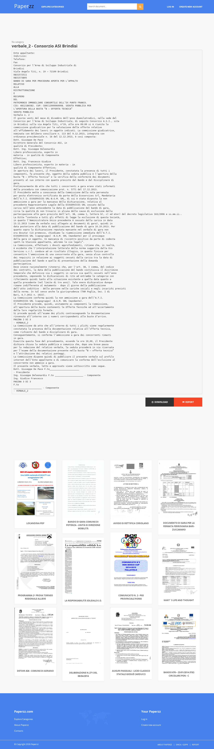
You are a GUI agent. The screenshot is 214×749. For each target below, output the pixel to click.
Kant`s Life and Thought (179, 600)
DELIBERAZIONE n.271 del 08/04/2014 (83, 674)
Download (160, 402)
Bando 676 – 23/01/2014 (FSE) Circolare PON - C (179, 674)
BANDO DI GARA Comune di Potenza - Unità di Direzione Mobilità (83, 525)
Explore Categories (23, 719)
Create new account (151, 724)
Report (189, 402)
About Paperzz (21, 724)
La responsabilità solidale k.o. (83, 600)
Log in (144, 719)
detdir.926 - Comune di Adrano (35, 670)
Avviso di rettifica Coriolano (131, 523)
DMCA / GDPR (182, 744)
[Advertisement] (107, 27)
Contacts (18, 730)
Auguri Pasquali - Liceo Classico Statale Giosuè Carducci (131, 672)
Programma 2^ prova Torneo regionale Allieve (35, 597)
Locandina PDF (35, 523)
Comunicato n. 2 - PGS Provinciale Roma (131, 597)
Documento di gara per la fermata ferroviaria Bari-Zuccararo (179, 526)
